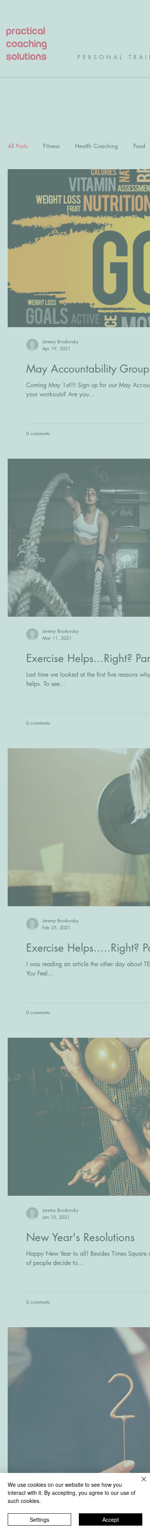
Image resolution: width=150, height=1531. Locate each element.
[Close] (139, 1483)
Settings (39, 1519)
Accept (110, 1519)
